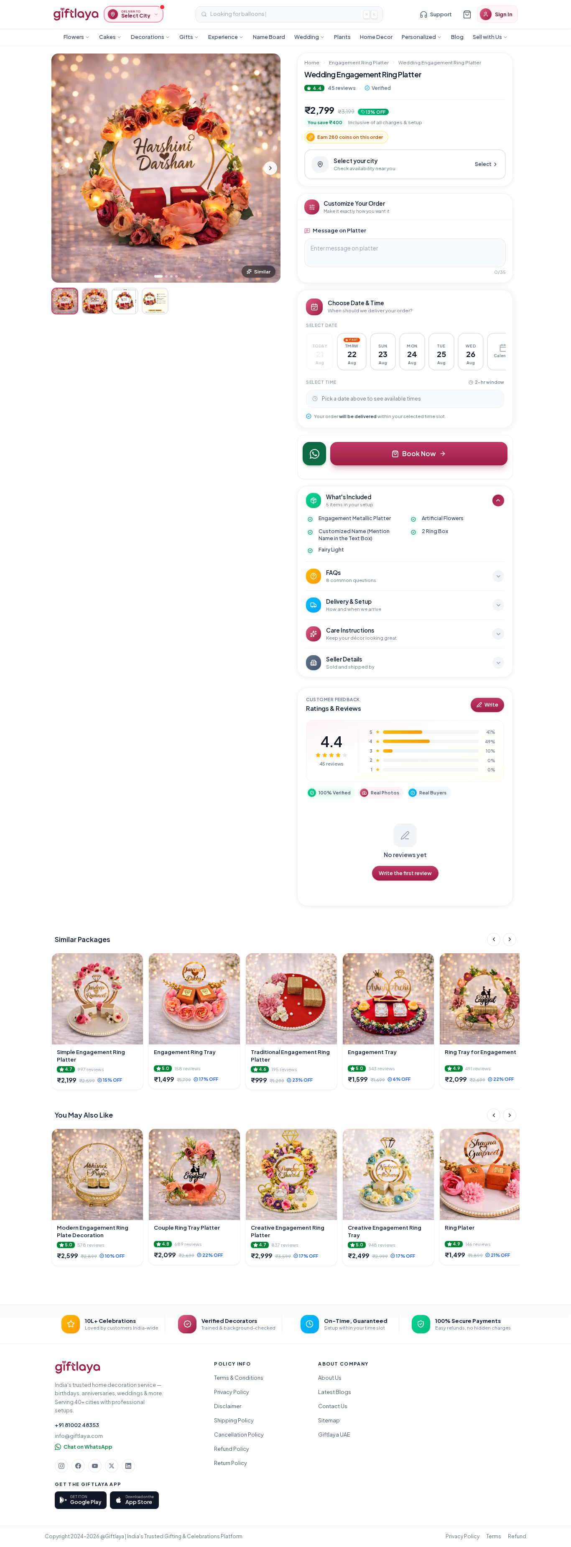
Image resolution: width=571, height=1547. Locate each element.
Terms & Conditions (238, 1377)
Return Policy (230, 1463)
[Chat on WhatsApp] (314, 453)
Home (311, 62)
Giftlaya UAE (334, 1434)
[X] (111, 1466)
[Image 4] (176, 276)
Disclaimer (227, 1406)
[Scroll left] (493, 939)
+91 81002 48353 (77, 1425)
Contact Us (332, 1406)
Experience (223, 36)
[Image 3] (171, 276)
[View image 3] (125, 301)
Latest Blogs (334, 1392)
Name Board (269, 36)
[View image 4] (155, 301)
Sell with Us (487, 36)
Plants (342, 36)
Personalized (419, 36)
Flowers (74, 36)
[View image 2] (95, 301)
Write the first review (405, 873)
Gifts (186, 36)
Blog (457, 36)
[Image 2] (166, 276)
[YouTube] (95, 1466)
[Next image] (270, 168)
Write (491, 705)
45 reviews (342, 87)
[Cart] (467, 14)
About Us (330, 1377)
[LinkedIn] (128, 1466)
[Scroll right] (509, 939)
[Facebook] (78, 1466)
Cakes (107, 36)
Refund (517, 1536)
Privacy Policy (231, 1392)
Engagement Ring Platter (359, 62)
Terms (493, 1536)
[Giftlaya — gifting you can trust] (76, 14)
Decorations (147, 36)
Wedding (306, 36)
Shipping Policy (234, 1420)
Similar (262, 271)
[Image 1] (158, 276)
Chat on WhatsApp (88, 1446)
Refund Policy (231, 1448)
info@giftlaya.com (79, 1435)
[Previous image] (61, 168)
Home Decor (376, 36)
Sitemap (329, 1420)
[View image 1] (64, 301)
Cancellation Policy (239, 1434)
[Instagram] (61, 1466)
